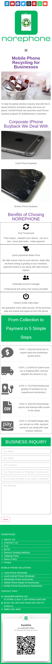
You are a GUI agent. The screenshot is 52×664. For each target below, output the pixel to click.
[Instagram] (28, 3)
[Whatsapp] (39, 3)
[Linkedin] (7, 3)
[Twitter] (23, 3)
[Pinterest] (34, 3)
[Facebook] (17, 3)
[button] (26, 50)
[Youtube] (12, 3)
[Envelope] (45, 3)
